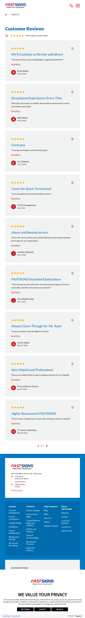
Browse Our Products (31, 543)
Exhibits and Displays (31, 530)
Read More (15, 64)
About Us (65, 513)
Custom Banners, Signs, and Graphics (33, 522)
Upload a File (66, 531)
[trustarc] (78, 616)
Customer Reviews (65, 522)
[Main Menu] (78, 6)
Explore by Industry (30, 549)
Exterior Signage (33, 510)
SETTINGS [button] (25, 609)
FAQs (46, 514)
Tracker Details (16, 616)
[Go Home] (6, 15)
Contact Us (66, 527)
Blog (46, 510)
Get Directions (20, 481)
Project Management (14, 532)
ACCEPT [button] (42, 609)
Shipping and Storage (14, 538)
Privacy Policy (7, 616)
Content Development (14, 511)
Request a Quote (51, 526)
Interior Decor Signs (32, 515)
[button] (81, 573)
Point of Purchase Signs (32, 536)
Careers (64, 517)
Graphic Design (15, 523)
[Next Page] (47, 445)
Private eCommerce (14, 518)
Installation (13, 527)
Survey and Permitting (13, 544)
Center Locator (16, 490)
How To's (47, 518)
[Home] (15, 5)
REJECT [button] (59, 609)
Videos (47, 522)
